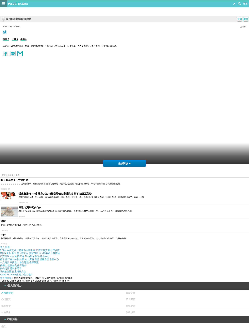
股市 (14, 253)
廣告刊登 (33, 253)
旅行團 (8, 259)
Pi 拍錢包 (29, 256)
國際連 (20, 256)
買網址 (3, 265)
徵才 (30, 274)
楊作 (244, 27)
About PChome (8, 274)
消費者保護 (6, 271)
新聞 (2, 253)
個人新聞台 (22, 253)
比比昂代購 (54, 250)
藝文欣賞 (6, 306)
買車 (2, 259)
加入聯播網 (44, 253)
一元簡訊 (4, 262)
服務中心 (44, 256)
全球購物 (55, 253)
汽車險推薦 (18, 259)
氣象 (8, 253)
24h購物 (28, 250)
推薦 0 (23, 39)
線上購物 (18, 250)
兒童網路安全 (19, 271)
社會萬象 (6, 312)
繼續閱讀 (123, 163)
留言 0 (6, 39)
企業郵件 (22, 265)
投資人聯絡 (22, 274)
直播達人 (14, 262)
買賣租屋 (4, 256)
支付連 (13, 256)
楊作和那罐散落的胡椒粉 (19, 19)
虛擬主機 (12, 265)
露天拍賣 (43, 250)
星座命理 (44, 259)
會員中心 (54, 259)
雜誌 (37, 259)
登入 (2, 247)
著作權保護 (6, 278)
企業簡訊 (34, 262)
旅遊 (37, 256)
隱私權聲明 (15, 268)
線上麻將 (29, 259)
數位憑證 (24, 262)
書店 (35, 250)
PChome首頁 (7, 250)
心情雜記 (6, 299)
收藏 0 (15, 39)
